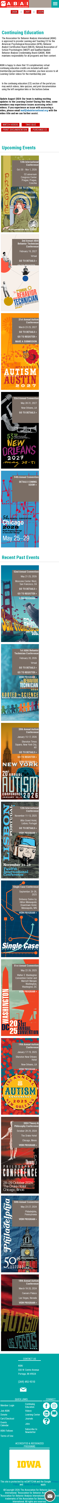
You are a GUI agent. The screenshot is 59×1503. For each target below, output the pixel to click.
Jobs (27, 1423)
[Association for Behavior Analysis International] (14, 4)
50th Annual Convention (26, 1202)
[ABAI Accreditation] (26, 1477)
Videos (28, 1410)
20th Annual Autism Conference (29, 731)
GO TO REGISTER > (27, 192)
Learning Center (32, 1414)
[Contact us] (23, 1390)
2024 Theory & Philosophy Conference (26, 1125)
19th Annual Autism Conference (29, 1046)
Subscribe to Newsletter (31, 1431)
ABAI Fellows (6, 1430)
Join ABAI (5, 1410)
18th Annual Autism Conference (29, 1282)
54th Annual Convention (26, 477)
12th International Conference (29, 809)
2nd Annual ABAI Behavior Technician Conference (28, 243)
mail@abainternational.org (34, 110)
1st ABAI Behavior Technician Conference (26, 652)
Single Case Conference (26, 886)
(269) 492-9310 (26, 1381)
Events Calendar (4, 1424)
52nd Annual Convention (26, 571)
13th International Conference (29, 163)
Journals (29, 1418)
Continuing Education (30, 1405)
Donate (3, 1414)
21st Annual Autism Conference (29, 321)
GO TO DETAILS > (28, 187)
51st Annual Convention (26, 965)
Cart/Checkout (7, 1418)
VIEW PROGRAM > (28, 197)
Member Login (7, 1405)
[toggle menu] (55, 4)
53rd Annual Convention (26, 398)
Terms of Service (32, 1484)
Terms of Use (6, 1435)
